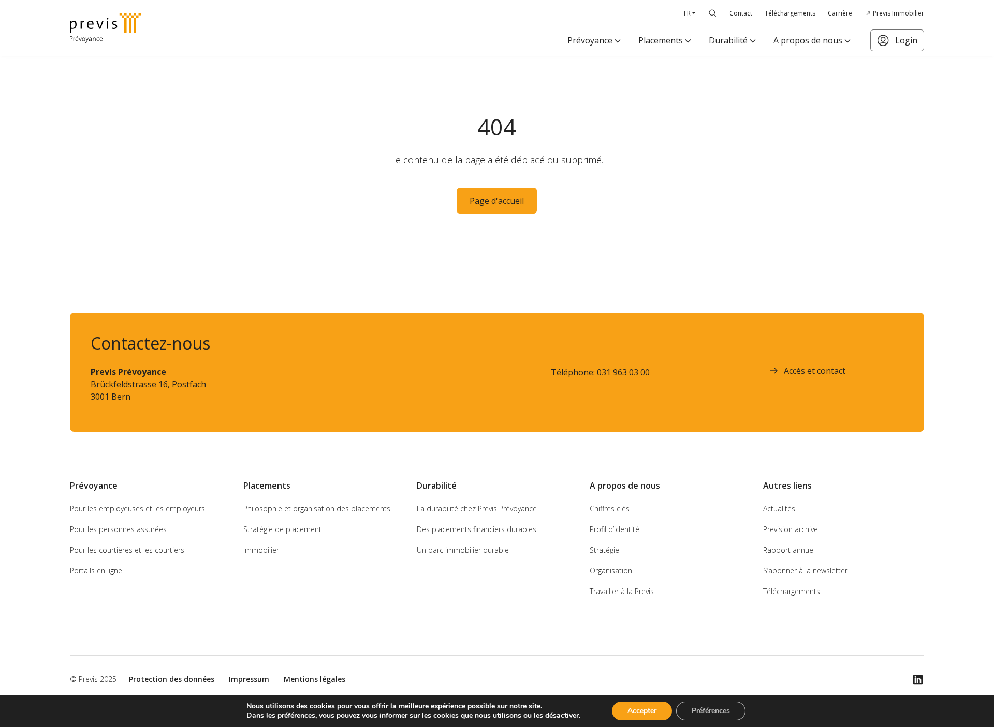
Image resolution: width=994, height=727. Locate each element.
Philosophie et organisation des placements (316, 508)
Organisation (611, 570)
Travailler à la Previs (622, 591)
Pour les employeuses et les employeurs (137, 508)
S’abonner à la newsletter (805, 570)
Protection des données (171, 679)
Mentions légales (314, 679)
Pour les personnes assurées (118, 529)
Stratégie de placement (282, 529)
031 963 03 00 (623, 372)
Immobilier (261, 550)
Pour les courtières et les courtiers (127, 550)
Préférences (711, 711)
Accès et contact (814, 370)
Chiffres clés (610, 508)
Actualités (779, 508)
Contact (740, 13)
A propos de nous (807, 40)
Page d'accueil (497, 200)
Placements (660, 40)
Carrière (840, 13)
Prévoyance (589, 40)
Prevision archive (790, 529)
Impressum (249, 679)
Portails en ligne (96, 570)
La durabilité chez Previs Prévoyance (477, 508)
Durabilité (728, 40)
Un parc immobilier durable (463, 550)
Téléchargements (790, 13)
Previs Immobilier (898, 13)
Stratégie (604, 550)
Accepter (641, 711)
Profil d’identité (614, 529)
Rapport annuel (789, 550)
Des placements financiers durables (476, 529)
